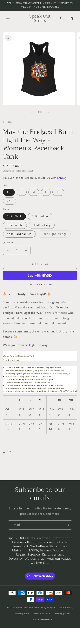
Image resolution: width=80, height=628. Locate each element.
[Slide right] (48, 112)
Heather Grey (41, 225)
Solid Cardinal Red (19, 234)
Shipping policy (62, 614)
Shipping (7, 171)
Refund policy (65, 608)
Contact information (42, 620)
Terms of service (41, 614)
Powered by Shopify (44, 608)
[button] (7, 18)
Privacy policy (21, 614)
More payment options (40, 284)
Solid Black (14, 216)
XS (9, 192)
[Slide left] (31, 112)
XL (58, 192)
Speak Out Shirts (24, 608)
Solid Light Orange (56, 235)
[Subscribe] (67, 525)
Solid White (15, 225)
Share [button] (10, 451)
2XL (9, 201)
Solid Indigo (40, 216)
